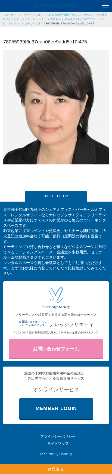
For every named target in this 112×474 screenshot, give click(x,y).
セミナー (41, 19)
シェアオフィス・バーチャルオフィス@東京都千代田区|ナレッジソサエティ (49, 14)
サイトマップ (58, 443)
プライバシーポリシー (58, 436)
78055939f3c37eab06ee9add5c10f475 (69, 23)
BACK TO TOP (56, 196)
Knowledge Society (57, 454)
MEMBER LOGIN (56, 408)
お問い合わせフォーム (56, 348)
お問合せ (56, 469)
